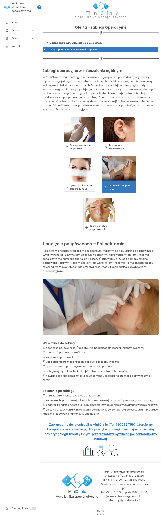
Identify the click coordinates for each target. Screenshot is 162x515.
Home (101, 510)
